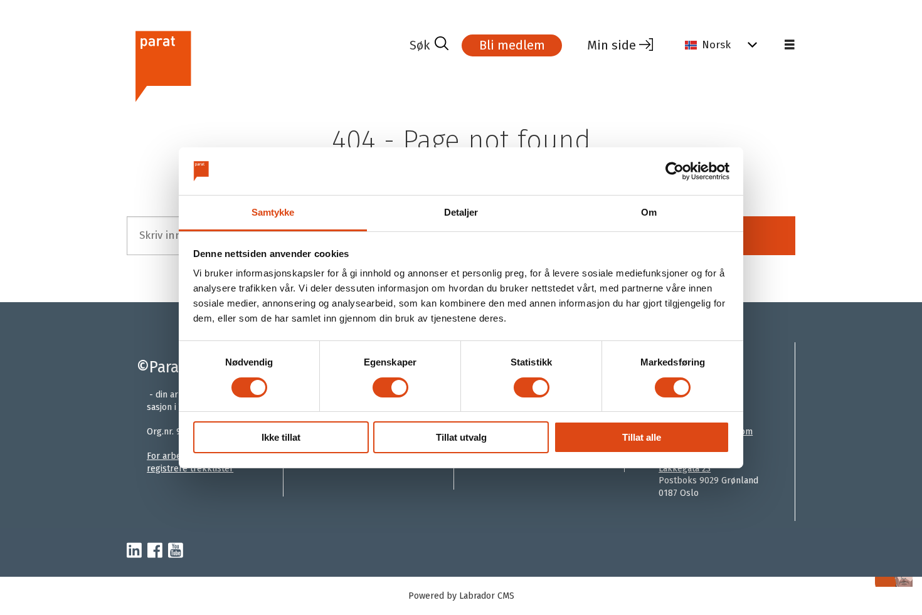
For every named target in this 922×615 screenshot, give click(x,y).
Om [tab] (649, 212)
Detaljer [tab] (461, 212)
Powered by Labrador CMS (461, 596)
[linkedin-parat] (134, 551)
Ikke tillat (281, 437)
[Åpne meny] (789, 45)
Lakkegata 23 (685, 468)
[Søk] (429, 45)
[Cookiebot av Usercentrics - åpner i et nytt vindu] (674, 171)
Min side (611, 45)
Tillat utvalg (461, 437)
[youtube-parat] (175, 551)
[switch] (390, 387)
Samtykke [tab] (273, 212)
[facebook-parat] (154, 551)
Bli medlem (512, 45)
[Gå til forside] (263, 65)
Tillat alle (641, 437)
